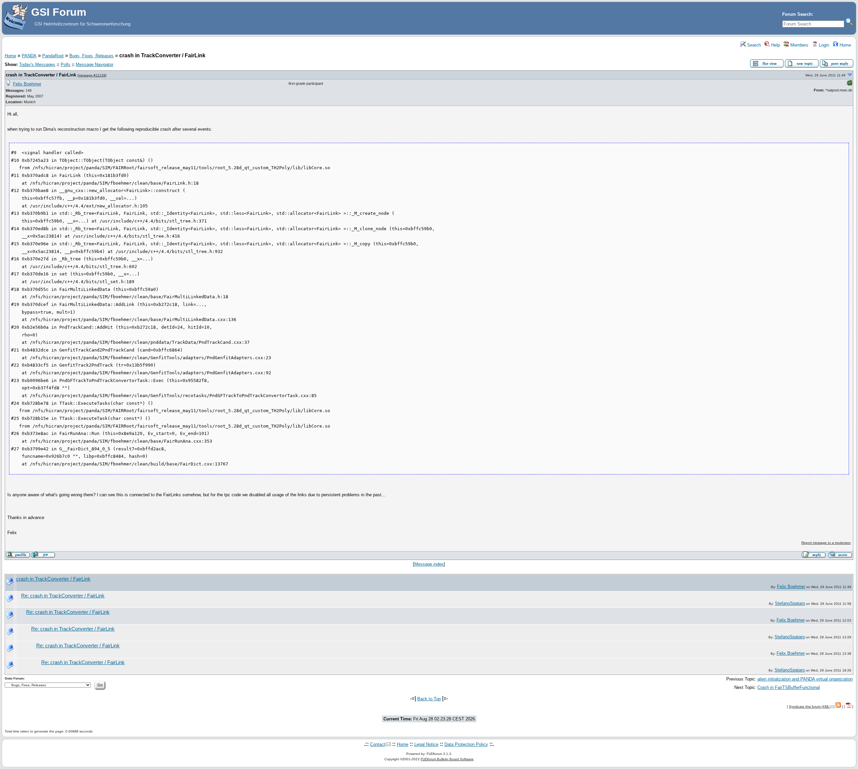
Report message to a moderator (826, 542)
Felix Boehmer (27, 83)
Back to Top (429, 698)
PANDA (29, 55)
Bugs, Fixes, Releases (91, 55)
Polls (65, 64)
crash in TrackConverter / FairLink (41, 74)
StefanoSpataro (790, 603)
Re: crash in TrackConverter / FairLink (63, 595)
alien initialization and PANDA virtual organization (805, 679)
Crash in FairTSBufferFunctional (788, 687)
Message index (429, 564)
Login (823, 45)
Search (753, 45)
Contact (377, 744)
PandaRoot (53, 55)
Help (775, 45)
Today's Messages (37, 64)
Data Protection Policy (466, 744)
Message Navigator (94, 64)
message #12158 (92, 75)
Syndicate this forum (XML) (810, 706)
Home (844, 45)
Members (798, 45)
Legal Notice (426, 744)
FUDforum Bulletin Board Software (447, 759)
